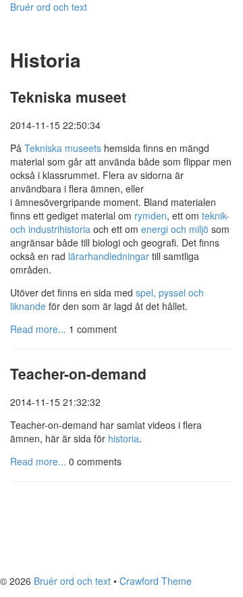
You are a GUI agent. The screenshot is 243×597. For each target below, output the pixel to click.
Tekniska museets (62, 148)
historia (123, 438)
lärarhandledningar (108, 256)
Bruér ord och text (48, 7)
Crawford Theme (155, 581)
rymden (150, 215)
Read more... (38, 329)
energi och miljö (175, 229)
